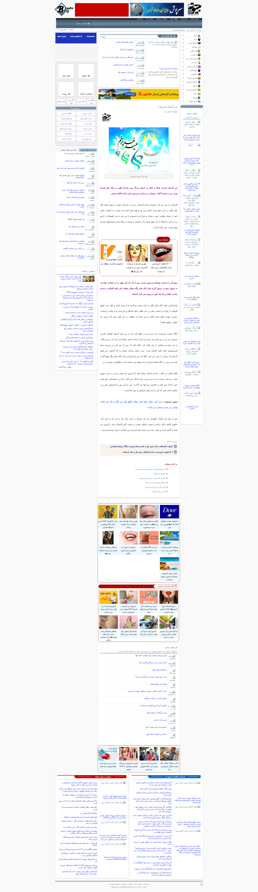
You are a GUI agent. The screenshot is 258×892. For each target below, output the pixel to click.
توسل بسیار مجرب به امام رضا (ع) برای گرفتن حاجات (192, 232)
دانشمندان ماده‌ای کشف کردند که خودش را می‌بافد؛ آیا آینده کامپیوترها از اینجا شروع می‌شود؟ (77, 297)
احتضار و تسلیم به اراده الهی (156, 734)
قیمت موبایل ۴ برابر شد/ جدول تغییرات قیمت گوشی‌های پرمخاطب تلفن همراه (187, 800)
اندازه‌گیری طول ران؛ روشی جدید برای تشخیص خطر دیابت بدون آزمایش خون (79, 872)
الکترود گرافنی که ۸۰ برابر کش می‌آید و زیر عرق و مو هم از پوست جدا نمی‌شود (77, 362)
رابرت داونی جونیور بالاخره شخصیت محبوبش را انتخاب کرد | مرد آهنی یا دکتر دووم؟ (79, 784)
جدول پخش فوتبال (65, 129)
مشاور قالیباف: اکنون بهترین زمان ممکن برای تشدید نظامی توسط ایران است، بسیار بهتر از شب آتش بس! (152, 801)
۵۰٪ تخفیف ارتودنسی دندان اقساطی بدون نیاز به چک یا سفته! (148, 452)
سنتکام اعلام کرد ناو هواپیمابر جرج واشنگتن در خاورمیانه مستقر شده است (154, 874)
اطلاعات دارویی (66, 113)
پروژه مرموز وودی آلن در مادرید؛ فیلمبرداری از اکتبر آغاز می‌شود (114, 797)
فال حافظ (86, 76)
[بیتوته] (64, 15)
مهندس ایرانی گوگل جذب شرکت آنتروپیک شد (76, 303)
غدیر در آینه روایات (158, 492)
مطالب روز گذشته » (64, 367)
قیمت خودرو (87, 113)
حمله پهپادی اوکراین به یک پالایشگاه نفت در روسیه (153, 869)
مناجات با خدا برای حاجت (168, 69)
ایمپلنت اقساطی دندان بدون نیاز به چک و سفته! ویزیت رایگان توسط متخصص (141, 446)
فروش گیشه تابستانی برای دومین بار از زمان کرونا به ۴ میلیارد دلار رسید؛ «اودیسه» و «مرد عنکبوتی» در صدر (112, 837)
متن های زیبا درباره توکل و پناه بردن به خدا (117, 57)
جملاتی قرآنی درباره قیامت (74, 161)
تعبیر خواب (61, 101)
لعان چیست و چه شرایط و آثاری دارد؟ (153, 663)
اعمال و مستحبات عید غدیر (155, 483)
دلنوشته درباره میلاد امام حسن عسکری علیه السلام (73, 191)
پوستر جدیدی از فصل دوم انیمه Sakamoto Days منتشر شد (115, 858)
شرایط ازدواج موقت (159, 670)
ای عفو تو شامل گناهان (75, 219)
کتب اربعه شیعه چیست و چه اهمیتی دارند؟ (151, 677)
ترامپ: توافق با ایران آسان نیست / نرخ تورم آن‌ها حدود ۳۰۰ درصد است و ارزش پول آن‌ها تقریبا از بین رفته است (153, 850)
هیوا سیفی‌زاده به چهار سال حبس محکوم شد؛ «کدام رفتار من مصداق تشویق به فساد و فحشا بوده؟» (78, 790)
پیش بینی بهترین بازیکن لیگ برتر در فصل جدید (80, 827)
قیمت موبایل (87, 129)
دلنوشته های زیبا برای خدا (75, 234)
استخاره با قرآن (86, 94)
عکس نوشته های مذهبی (124, 42)
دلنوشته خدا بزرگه (126, 49)
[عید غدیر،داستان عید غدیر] (139, 149)
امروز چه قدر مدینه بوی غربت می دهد (70, 168)
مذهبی (199, 30)
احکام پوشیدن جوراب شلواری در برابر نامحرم (191, 386)
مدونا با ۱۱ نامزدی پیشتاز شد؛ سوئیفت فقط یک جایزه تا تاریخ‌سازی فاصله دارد (80, 796)
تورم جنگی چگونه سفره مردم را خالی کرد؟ (156, 789)
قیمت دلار (88, 123)
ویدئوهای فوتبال (66, 118)
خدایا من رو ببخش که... (75, 226)
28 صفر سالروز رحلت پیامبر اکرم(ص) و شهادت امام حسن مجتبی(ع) (191, 187)
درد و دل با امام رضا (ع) (75, 183)
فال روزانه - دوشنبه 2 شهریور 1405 (79, 292)
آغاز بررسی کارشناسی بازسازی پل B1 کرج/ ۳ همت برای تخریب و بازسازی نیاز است (152, 837)
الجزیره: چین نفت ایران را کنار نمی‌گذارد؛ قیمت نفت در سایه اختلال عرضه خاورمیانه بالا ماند (152, 816)
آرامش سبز (191, 30)
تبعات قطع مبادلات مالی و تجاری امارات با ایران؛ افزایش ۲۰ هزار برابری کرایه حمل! (188, 824)
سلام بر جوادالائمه (126, 80)
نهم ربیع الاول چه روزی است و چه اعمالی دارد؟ (191, 342)
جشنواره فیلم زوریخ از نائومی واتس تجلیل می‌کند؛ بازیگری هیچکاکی (113, 816)
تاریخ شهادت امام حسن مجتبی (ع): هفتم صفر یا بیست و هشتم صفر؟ (191, 137)
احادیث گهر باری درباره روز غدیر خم (152, 478)
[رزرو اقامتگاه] (138, 94)
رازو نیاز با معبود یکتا (125, 72)
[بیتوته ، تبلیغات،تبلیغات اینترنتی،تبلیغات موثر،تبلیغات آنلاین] (102, 10)
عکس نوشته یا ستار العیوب (123, 65)
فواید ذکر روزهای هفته (158, 684)
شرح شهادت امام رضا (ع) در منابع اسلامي (191, 210)
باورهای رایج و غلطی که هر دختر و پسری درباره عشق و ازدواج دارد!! (78, 348)
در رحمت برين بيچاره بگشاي (73, 248)
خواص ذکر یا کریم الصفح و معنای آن (153, 705)
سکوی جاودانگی (159, 474)
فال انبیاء (66, 76)
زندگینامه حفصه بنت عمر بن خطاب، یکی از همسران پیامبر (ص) (191, 320)
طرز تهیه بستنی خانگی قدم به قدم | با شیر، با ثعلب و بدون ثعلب (70, 279)
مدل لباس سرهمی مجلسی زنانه (81, 334)
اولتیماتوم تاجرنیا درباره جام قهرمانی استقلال (80, 817)
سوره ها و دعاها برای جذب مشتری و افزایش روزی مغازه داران (191, 364)
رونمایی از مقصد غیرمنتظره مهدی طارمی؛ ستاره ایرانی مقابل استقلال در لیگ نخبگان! (79, 832)
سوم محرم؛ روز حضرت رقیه (156, 727)
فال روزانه (66, 94)
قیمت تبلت (88, 134)
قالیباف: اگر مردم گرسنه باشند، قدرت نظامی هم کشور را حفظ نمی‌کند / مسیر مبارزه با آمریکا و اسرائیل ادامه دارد (153, 809)
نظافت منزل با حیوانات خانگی (82, 316)
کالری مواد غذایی (66, 123)
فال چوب (81, 101)
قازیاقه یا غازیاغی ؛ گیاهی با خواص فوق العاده (76, 325)
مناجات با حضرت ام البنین (192, 277)
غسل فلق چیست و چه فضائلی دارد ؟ (191, 298)
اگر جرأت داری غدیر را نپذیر (155, 487)
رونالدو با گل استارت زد (88, 813)
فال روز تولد (71, 101)
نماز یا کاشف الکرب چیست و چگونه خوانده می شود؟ (147, 691)
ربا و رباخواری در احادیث (192, 407)
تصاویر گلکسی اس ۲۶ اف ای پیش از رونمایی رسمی (78, 849)
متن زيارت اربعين (160, 720)
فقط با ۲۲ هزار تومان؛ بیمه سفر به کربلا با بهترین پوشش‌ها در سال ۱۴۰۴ (192, 161)
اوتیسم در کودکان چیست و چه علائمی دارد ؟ (77, 352)
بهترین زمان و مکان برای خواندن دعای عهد (151, 655)
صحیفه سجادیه (67, 139)
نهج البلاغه (68, 134)
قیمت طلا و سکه (86, 118)
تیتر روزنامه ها (87, 139)
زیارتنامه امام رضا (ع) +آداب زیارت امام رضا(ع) (192, 255)
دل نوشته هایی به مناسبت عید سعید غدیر (150, 469)
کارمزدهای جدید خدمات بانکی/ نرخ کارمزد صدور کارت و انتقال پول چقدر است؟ (154, 784)
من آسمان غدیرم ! (168, 106)
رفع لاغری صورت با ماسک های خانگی (79, 337)
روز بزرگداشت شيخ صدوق (157, 713)
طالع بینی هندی (91, 101)
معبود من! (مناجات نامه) (75, 197)
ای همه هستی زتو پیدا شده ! (74, 153)
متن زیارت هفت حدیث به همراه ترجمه (79, 312)
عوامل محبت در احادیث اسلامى (155, 698)
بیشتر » (102, 37)
